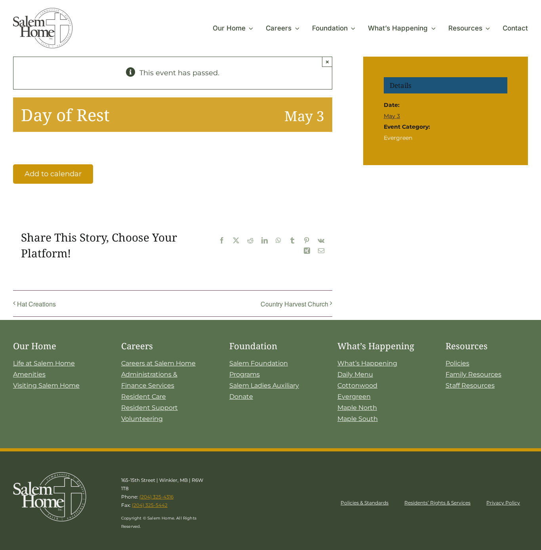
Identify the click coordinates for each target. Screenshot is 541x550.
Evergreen (398, 137)
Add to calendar (53, 173)
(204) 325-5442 (150, 505)
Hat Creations (36, 303)
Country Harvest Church (294, 303)
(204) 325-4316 (156, 497)
